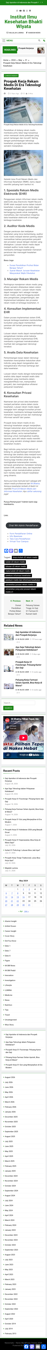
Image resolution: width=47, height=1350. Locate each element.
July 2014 (9, 1329)
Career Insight (11, 75)
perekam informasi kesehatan (18, 575)
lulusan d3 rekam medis (16, 566)
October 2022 (10, 1304)
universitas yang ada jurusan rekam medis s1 (21, 590)
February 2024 (10, 1225)
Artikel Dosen (10, 926)
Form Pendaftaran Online (21, 533)
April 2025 (9, 1156)
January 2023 (10, 1289)
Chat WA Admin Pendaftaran (23, 525)
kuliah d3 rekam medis (15, 562)
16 (23, 897)
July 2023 (9, 1260)
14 (12, 897)
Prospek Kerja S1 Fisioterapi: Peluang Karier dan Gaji (28, 665)
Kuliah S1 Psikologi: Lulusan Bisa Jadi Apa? (22, 850)
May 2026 (9, 1092)
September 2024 (11, 1191)
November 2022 (11, 1299)
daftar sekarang (34, 491)
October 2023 (10, 1245)
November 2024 (11, 1181)
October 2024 (10, 1186)
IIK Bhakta (35, 483)
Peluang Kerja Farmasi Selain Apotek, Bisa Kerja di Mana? (29, 683)
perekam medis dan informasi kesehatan (23, 580)
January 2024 (10, 1230)
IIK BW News (10, 966)
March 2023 (9, 1279)
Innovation (9, 975)
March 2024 (9, 1220)
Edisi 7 (7, 951)
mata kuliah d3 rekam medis (18, 571)
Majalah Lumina (11, 868)
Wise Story (9, 1025)
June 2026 (9, 1087)
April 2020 (9, 1319)
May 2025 (9, 1151)
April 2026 (9, 1097)
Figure (7, 961)
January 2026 (10, 1112)
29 (18, 905)
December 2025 (11, 1117)
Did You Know (10, 941)
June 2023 (9, 1265)
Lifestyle (8, 985)
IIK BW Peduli (10, 970)
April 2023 (9, 1274)
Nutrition (8, 1005)
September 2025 (11, 1132)
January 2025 (10, 1171)
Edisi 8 (7, 956)
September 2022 (11, 1309)
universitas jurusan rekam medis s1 (21, 584)
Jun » (26, 911)
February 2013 (10, 1334)
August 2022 (10, 1314)
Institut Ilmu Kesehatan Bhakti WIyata (23, 21)
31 (29, 905)
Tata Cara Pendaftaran (20, 539)
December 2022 (11, 1294)
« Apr (20, 911)
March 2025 (9, 1161)
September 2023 (11, 1250)
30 (23, 905)
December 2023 (11, 1235)
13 (6, 897)
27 (6, 905)
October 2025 (10, 1127)
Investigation (10, 980)
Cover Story (9, 936)
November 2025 (11, 1122)
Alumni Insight (11, 921)
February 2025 (10, 1166)
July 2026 (9, 1082)
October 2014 (10, 1324)
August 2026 (10, 1077)
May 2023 (9, 1270)
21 (12, 901)
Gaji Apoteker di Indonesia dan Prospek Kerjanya (22, 3)
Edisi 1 (7, 946)
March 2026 (9, 1102)
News (7, 1000)
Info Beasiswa (16, 536)
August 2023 (10, 1255)
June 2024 (9, 1205)
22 (18, 901)
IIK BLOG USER (23, 639)
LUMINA (8, 990)
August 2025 (10, 1136)
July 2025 (9, 1141)
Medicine (8, 995)
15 (18, 897)
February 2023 (10, 1284)
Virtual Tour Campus (19, 541)
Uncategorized (11, 1020)
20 (6, 901)
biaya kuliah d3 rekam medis (25, 557)
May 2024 (9, 1210)
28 (12, 905)
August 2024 (10, 1196)
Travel (7, 1015)
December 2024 (11, 1176)
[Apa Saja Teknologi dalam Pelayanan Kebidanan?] (39, 51)
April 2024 (9, 1215)
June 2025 (9, 1146)
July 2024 (9, 1201)
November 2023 (11, 1240)
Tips (6, 1010)
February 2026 (10, 1107)
